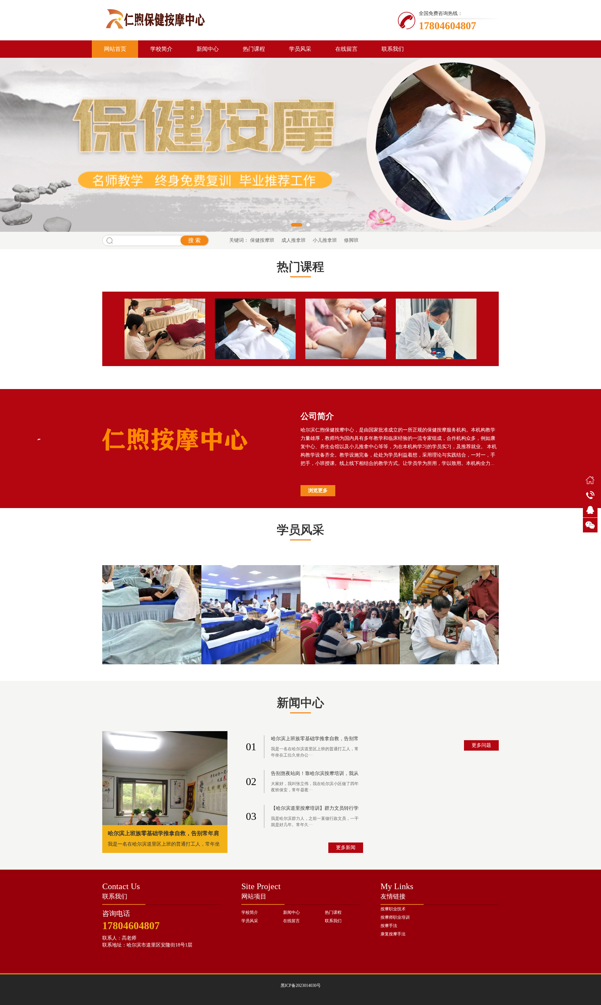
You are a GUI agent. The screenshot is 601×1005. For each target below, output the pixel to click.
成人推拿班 (293, 240)
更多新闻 (345, 847)
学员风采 (300, 49)
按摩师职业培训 (395, 917)
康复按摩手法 (393, 934)
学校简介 (161, 49)
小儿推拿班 (325, 240)
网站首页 (115, 49)
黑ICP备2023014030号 (301, 985)
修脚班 (351, 240)
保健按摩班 (262, 240)
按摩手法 (388, 925)
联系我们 (393, 49)
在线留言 (346, 49)
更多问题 (481, 745)
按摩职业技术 (393, 909)
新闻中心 (208, 49)
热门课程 (254, 49)
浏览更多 (318, 490)
